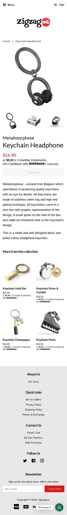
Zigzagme (43, 499)
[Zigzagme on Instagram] (42, 461)
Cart (61, 4)
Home (6, 41)
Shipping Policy (33, 409)
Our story (33, 381)
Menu (10, 4)
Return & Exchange (33, 414)
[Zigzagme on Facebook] (33, 461)
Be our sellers (33, 399)
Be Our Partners (33, 437)
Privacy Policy (33, 404)
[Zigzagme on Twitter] (25, 461)
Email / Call (33, 432)
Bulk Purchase (33, 442)
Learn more (52, 164)
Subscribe (54, 489)
